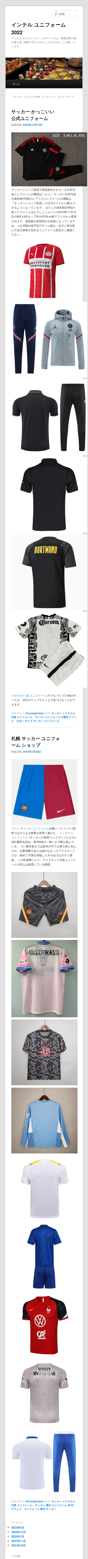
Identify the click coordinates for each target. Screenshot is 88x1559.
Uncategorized (34, 713)
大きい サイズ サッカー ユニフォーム (37, 721)
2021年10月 (18, 1545)
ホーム (16, 84)
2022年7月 (17, 1536)
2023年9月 (17, 1527)
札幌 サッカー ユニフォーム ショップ (35, 741)
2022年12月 (18, 1532)
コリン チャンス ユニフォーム (30, 828)
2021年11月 (18, 1541)
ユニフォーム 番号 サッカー (40, 1509)
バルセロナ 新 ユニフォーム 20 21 (32, 695)
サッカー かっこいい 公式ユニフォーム (33, 114)
